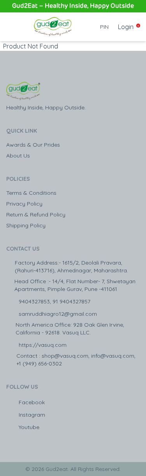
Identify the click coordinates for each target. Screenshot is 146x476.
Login (126, 27)
